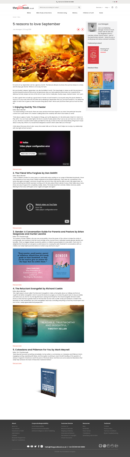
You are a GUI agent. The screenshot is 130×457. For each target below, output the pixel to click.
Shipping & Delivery (67, 431)
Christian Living (62, 13)
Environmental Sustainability (40, 428)
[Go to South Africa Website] (116, 445)
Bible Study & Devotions (44, 13)
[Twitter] (35, 446)
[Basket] (116, 8)
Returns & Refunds (67, 428)
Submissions (16, 433)
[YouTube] (31, 446)
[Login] (112, 7)
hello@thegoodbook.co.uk (56, 447)
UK (114, 2)
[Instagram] (41, 446)
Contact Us (64, 426)
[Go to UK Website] (100, 445)
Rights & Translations (18, 440)
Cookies (106, 426)
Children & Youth (88, 13)
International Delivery (67, 433)
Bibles (29, 13)
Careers (14, 435)
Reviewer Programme (18, 438)
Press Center (87, 431)
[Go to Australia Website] (108, 445)
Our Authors (15, 428)
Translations (86, 433)
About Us (14, 426)
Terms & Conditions (110, 431)
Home (14, 17)
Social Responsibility (38, 426)
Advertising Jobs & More (90, 435)
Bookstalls (86, 428)
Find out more (17, 169)
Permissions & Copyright (68, 435)
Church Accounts (66, 438)
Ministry (74, 13)
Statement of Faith (18, 431)
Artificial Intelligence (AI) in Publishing (43, 431)
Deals (101, 13)
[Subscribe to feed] (28, 446)
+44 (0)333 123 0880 (76, 447)
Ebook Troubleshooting (111, 433)
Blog (19, 17)
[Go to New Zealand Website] (112, 445)
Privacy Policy (108, 428)
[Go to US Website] (104, 445)
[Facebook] (38, 446)
